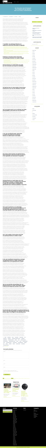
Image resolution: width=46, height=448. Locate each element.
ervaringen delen (21, 337)
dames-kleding (34, 110)
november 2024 (15, 432)
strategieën (10, 343)
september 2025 (34, 67)
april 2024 (14, 439)
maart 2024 (33, 95)
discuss (13, 337)
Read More (5, 396)
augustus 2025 (15, 422)
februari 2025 (34, 78)
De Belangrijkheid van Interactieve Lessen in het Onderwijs (15, 390)
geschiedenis (9, 338)
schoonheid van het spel (8, 342)
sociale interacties (15, 342)
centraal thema (9, 337)
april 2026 (33, 56)
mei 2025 (33, 73)
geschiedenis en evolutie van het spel (16, 338)
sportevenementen (36, 414)
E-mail (4, 363)
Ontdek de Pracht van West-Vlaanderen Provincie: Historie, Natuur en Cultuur (37, 37)
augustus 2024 (15, 435)
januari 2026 (33, 61)
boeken (5, 337)
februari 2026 (34, 59)
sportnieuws (33, 116)
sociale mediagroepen (20, 342)
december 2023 (34, 100)
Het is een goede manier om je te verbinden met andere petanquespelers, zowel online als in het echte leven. (15, 47)
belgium (33, 108)
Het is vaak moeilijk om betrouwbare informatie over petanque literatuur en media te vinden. (13, 59)
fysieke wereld (4, 338)
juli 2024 (33, 89)
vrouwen (33, 119)
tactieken (14, 343)
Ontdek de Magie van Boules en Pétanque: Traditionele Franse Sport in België (7, 390)
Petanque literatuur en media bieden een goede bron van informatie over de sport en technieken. (14, 46)
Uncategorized (6, 346)
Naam (4, 360)
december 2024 (34, 81)
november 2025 (34, 64)
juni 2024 (14, 437)
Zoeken (37, 17)
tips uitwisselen (23, 343)
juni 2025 (33, 72)
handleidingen (22, 338)
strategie (7, 343)
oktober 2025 (14, 420)
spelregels (25, 342)
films (24, 337)
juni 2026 (33, 53)
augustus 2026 (34, 50)
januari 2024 (33, 98)
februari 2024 (34, 97)
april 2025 (33, 75)
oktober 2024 (34, 84)
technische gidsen (18, 343)
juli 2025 (33, 70)
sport (3, 343)
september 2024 (34, 86)
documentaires (16, 337)
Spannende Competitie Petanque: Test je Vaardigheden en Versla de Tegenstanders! (24, 393)
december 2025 (15, 418)
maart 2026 (14, 415)
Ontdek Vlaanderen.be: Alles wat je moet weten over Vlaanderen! (36, 33)
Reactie (4, 351)
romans (4, 342)
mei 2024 (33, 92)
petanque (33, 113)
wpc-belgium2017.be (7, 2)
